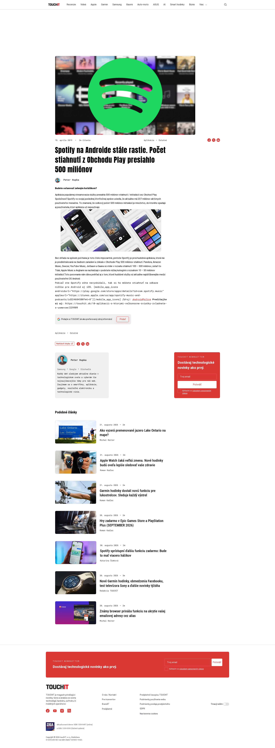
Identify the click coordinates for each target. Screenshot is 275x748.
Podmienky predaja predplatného (155, 704)
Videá (83, 4)
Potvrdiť (197, 384)
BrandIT (105, 704)
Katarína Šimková (109, 561)
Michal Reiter (107, 440)
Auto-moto (143, 4)
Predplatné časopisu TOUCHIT (154, 695)
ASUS (156, 4)
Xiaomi (129, 4)
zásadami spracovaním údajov (191, 669)
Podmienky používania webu (153, 699)
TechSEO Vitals (76, 740)
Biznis (192, 4)
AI (164, 4)
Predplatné (107, 709)
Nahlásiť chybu (63, 343)
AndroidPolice (141, 299)
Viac (201, 4)
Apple (94, 4)
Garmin (104, 4)
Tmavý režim (217, 704)
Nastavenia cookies (149, 713)
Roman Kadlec (107, 470)
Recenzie (71, 4)
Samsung (117, 4)
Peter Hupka (71, 179)
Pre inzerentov (108, 699)
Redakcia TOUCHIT (109, 591)
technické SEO (53, 740)
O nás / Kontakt (109, 695)
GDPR (142, 708)
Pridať (123, 319)
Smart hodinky (177, 4)
